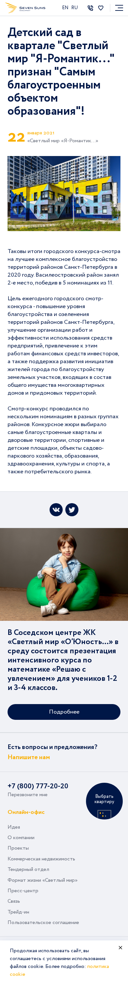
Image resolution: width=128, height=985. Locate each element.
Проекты (18, 848)
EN (65, 8)
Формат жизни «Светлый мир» (42, 880)
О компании (21, 837)
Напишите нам (29, 757)
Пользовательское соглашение (43, 922)
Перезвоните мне (28, 794)
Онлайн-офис (26, 811)
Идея (14, 827)
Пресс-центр (23, 891)
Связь (14, 901)
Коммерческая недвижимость (41, 859)
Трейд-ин (18, 912)
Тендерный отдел (28, 869)
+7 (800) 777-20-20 (38, 786)
